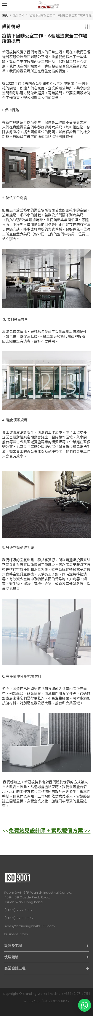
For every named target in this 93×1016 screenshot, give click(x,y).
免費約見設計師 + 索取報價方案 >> (49, 830)
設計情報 (18, 15)
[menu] (4, 5)
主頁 (5, 15)
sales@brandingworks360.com (29, 926)
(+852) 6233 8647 (19, 918)
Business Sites (16, 934)
